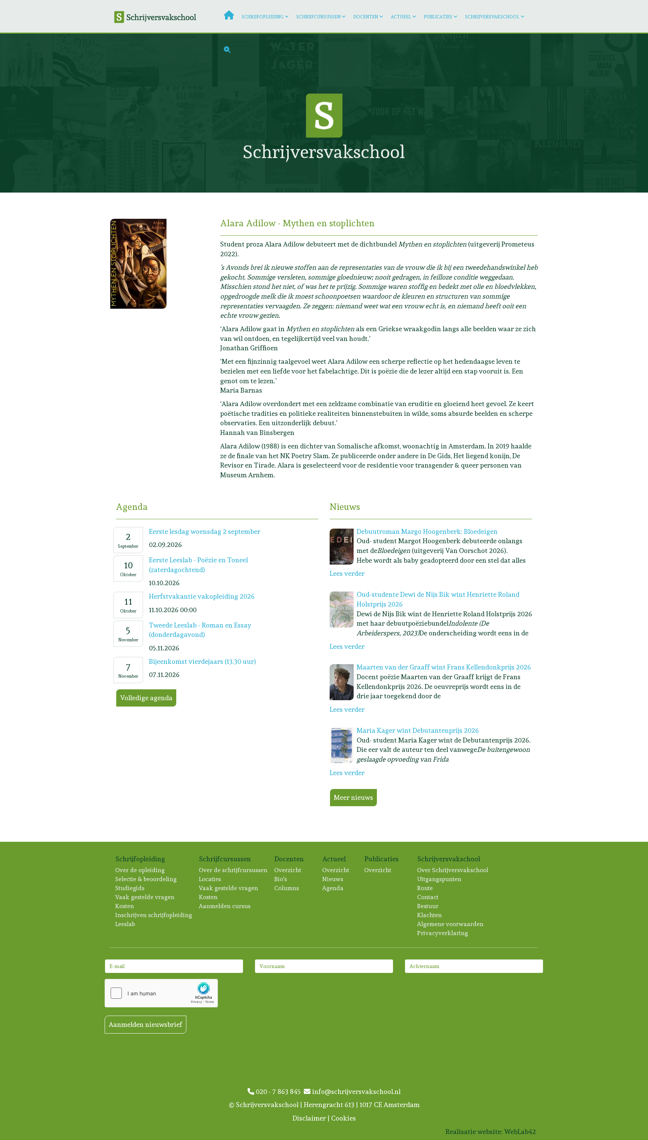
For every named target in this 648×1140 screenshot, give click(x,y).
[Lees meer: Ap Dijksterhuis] (344, 166)
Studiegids (130, 888)
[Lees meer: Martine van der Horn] (185, 113)
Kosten (125, 906)
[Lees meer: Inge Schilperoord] (291, 166)
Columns (287, 888)
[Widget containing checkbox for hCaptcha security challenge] (161, 993)
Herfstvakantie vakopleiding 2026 (202, 596)
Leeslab (125, 924)
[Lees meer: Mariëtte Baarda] (26, 113)
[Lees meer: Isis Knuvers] (397, 166)
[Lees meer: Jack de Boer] (26, 60)
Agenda (333, 888)
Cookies (343, 1118)
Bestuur (428, 906)
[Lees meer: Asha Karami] (557, 113)
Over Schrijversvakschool (453, 870)
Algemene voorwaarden (450, 924)
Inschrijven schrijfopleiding (154, 915)
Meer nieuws (353, 797)
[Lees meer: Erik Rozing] (26, 166)
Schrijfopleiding (263, 16)
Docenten (365, 16)
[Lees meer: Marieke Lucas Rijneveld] (132, 113)
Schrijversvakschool (492, 16)
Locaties (210, 879)
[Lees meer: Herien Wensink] (557, 166)
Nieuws (333, 879)
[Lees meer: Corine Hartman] (503, 113)
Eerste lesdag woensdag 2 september (204, 531)
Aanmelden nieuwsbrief (145, 1024)
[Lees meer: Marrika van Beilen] (238, 166)
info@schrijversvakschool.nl (355, 1091)
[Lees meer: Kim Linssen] (610, 166)
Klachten (430, 915)
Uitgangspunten (439, 879)
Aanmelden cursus (225, 906)
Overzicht (288, 870)
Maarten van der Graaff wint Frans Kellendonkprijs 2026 (444, 667)
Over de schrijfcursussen (233, 870)
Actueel (401, 16)
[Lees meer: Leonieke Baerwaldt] (79, 60)
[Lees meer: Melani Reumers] (557, 60)
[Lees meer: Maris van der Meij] (450, 113)
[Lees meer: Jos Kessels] (610, 60)
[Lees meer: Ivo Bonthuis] (132, 166)
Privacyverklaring (443, 933)
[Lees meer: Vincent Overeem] (79, 113)
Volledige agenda (146, 698)
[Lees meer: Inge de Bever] (79, 166)
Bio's (281, 879)
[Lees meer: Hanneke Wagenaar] (610, 113)
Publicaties (438, 16)
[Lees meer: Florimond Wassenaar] (503, 166)
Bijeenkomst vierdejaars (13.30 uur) (202, 661)
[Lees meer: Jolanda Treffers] (450, 166)
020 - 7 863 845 (279, 1091)
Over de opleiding (140, 870)
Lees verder (347, 573)
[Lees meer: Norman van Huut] (238, 113)
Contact (428, 897)
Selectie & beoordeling (146, 879)
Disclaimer (309, 1118)
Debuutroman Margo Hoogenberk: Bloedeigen (427, 531)
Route (425, 888)
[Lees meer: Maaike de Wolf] (185, 166)
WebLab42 (520, 1132)
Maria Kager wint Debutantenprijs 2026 (418, 730)
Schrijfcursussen (318, 16)
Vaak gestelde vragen (145, 897)
